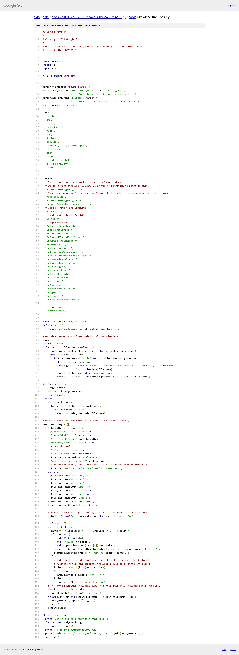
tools (132, 17)
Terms (40, 649)
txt (224, 649)
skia (37, 17)
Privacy (31, 649)
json (233, 649)
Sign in (232, 5)
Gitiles (21, 649)
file (105, 25)
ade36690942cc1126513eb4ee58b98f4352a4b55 (87, 17)
